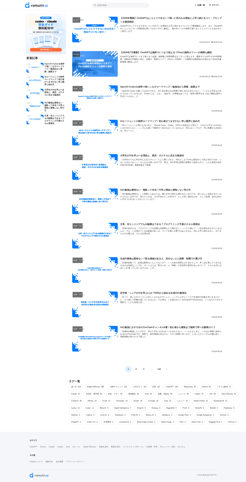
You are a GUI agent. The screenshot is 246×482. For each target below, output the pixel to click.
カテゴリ (215, 5)
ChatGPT (33, 447)
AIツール (76, 447)
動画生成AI (115, 447)
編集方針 (49, 461)
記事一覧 (201, 5)
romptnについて (36, 461)
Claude (52, 447)
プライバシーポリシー (75, 461)
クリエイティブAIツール (133, 447)
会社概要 (59, 461)
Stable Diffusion (89, 447)
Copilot (60, 447)
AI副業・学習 (151, 447)
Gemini (43, 447)
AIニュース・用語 (167, 447)
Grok (68, 447)
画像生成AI (103, 447)
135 (159, 369)
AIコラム (181, 447)
